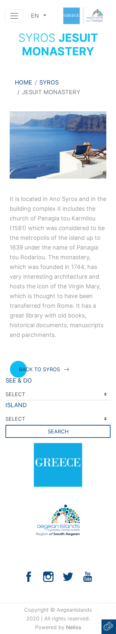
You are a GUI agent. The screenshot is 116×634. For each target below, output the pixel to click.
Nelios (73, 627)
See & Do (18, 380)
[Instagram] (48, 576)
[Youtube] (87, 576)
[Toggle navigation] (14, 15)
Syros (49, 82)
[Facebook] (29, 576)
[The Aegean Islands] (83, 16)
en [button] (36, 15)
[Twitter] (68, 576)
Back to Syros (39, 369)
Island (16, 405)
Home (23, 82)
